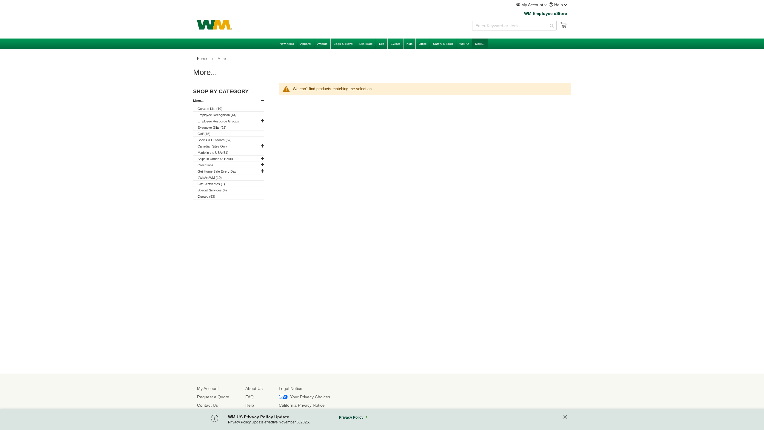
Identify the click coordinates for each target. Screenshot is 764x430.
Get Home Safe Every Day (217, 171)
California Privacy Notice (302, 405)
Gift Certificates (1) (211, 184)
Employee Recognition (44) (217, 115)
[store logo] (214, 25)
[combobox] (514, 25)
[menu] (382, 44)
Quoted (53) (206, 196)
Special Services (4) (212, 190)
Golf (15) (204, 134)
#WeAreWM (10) (210, 177)
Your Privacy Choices (310, 396)
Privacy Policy (351, 417)
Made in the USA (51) (213, 152)
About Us (254, 388)
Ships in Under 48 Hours (215, 159)
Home (202, 59)
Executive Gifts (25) (212, 127)
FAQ (249, 396)
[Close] (565, 417)
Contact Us (207, 405)
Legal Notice (290, 388)
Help (249, 405)
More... (198, 100)
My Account (208, 388)
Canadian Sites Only (212, 146)
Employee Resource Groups (218, 121)
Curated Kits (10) (210, 108)
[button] (531, 4)
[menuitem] (531, 4)
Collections (205, 165)
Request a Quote (213, 396)
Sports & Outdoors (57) (215, 140)
